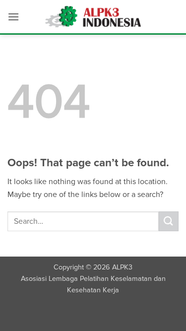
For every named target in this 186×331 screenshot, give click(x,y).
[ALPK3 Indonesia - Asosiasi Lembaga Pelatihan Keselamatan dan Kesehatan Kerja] (93, 17)
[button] (13, 16)
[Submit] (169, 221)
